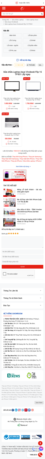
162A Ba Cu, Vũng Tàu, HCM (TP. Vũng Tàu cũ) (23, 367)
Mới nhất (20, 65)
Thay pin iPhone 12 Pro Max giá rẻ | (28, 395)
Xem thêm (39, 403)
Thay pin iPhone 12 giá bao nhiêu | (26, 392)
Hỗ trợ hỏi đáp (25, 60)
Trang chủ (5, 20)
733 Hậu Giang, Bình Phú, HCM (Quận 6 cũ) (22, 328)
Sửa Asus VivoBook (11, 22)
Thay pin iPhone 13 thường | (10, 386)
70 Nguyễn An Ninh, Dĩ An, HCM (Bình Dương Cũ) (22, 365)
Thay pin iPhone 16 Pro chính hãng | (12, 388)
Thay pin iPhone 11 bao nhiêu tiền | (19, 390)
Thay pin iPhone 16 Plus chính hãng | (30, 386)
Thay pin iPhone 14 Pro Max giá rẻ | (28, 397)
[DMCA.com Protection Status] (25, 437)
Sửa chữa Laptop (18, 20)
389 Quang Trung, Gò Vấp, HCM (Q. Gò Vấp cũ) (22, 349)
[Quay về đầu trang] (40, 443)
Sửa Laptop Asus (32, 20)
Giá (40, 65)
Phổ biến (32, 65)
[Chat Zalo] (34, 448)
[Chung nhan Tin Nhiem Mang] (37, 437)
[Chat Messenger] (40, 448)
